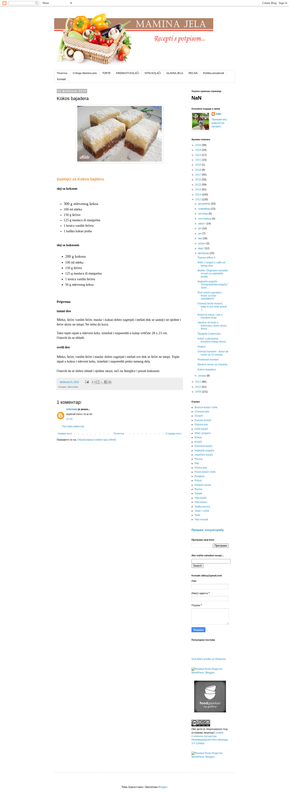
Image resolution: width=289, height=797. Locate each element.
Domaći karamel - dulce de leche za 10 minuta (213, 353)
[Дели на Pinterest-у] (110, 382)
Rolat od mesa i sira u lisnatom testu (210, 316)
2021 (198, 159)
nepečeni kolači (204, 454)
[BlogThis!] (98, 382)
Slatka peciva (202, 506)
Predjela (199, 476)
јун (200, 233)
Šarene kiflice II (206, 257)
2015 (198, 184)
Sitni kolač (200, 497)
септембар (205, 218)
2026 (198, 145)
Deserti (199, 415)
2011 (198, 381)
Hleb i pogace (203, 433)
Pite (197, 463)
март (201, 248)
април (202, 243)
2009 (198, 391)
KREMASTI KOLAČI (127, 73)
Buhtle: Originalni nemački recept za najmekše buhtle (213, 273)
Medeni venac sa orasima (212, 364)
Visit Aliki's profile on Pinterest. (208, 659)
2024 (198, 149)
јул (200, 228)
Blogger (162, 787)
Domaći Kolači (203, 420)
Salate (198, 493)
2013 (198, 194)
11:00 (69, 419)
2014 (198, 189)
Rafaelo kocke (203, 485)
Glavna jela (201, 424)
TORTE (106, 73)
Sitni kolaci (72, 387)
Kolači (198, 441)
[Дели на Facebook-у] (106, 382)
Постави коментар (73, 426)
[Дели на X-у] (102, 382)
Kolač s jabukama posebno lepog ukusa (212, 340)
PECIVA (193, 73)
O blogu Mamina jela (85, 73)
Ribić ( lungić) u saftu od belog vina (211, 264)
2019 (198, 164)
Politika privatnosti (213, 73)
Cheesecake (202, 411)
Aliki (218, 114)
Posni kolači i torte (205, 471)
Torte (197, 515)
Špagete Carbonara (209, 333)
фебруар (204, 253)
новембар (204, 208)
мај (200, 238)
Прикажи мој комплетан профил (219, 123)
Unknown (71, 409)
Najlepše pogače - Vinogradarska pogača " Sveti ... (213, 284)
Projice (202, 346)
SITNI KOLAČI (152, 73)
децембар (204, 203)
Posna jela (201, 467)
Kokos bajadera (207, 369)
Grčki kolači (201, 428)
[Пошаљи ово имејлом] (94, 382)
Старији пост (174, 433)
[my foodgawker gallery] (210, 711)
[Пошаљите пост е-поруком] (86, 382)
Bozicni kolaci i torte (206, 407)
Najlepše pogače (204, 450)
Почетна (62, 73)
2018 (198, 169)
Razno (198, 489)
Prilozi (198, 480)
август (202, 223)
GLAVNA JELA (174, 73)
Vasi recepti (201, 519)
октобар (203, 213)
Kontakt (61, 79)
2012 (198, 199)
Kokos (198, 437)
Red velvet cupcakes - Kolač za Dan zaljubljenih (210, 295)
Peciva (198, 459)
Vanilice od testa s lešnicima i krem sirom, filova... (212, 325)
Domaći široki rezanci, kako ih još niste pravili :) (212, 306)
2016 (198, 179)
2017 (198, 174)
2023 (198, 155)
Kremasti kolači (203, 446)
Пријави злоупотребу (207, 530)
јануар (202, 375)
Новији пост (65, 433)
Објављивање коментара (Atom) (96, 439)
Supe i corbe (202, 510)
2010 (198, 386)
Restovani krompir (208, 359)
